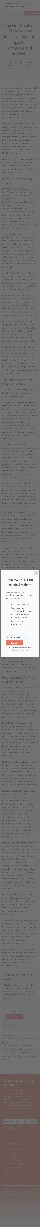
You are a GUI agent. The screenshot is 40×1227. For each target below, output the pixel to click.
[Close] (36, 573)
